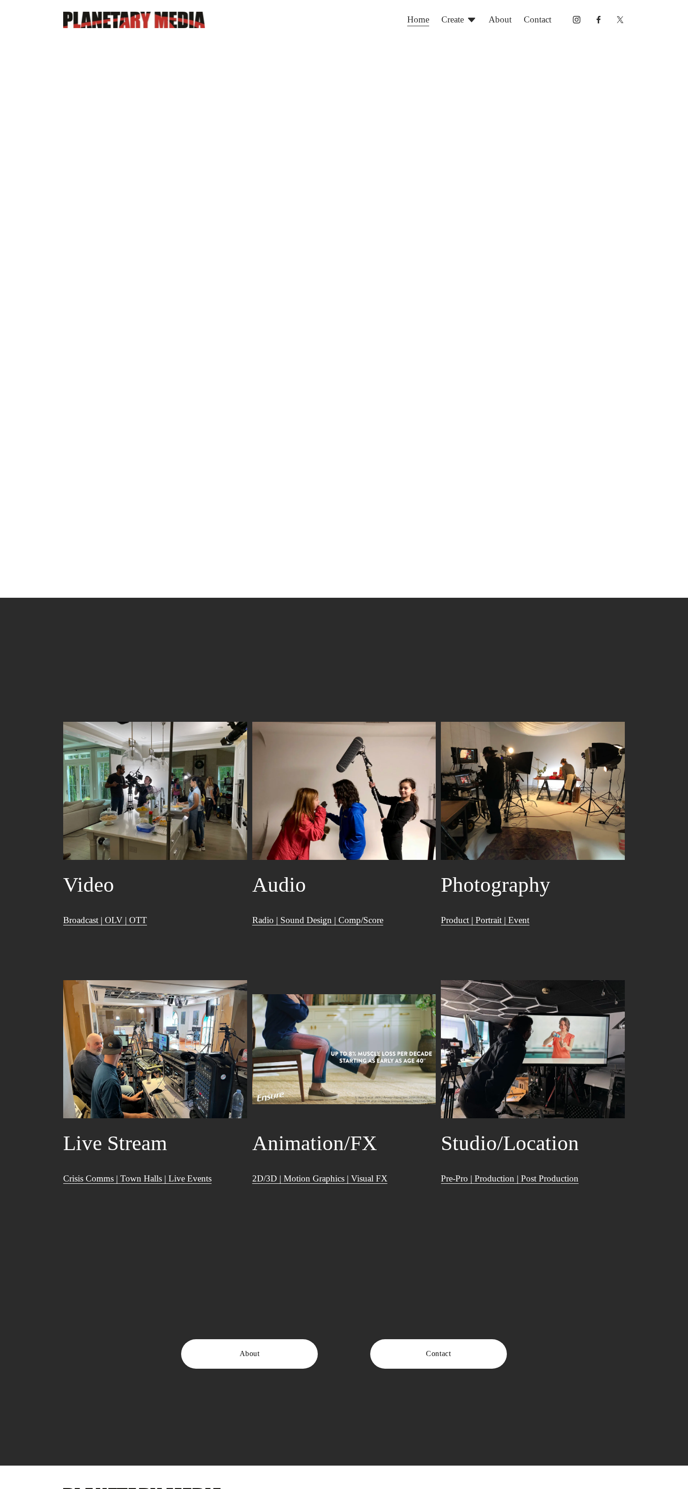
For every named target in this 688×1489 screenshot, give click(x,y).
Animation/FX (314, 1143)
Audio (279, 884)
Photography (495, 884)
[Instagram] (576, 19)
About (500, 19)
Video (88, 884)
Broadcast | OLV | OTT (105, 920)
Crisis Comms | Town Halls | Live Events (137, 1178)
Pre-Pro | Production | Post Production (509, 1178)
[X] (620, 19)
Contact (537, 19)
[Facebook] (598, 19)
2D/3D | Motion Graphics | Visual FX (320, 1178)
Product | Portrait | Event (485, 920)
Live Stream (115, 1143)
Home (418, 19)
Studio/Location (510, 1143)
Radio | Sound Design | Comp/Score (317, 920)
